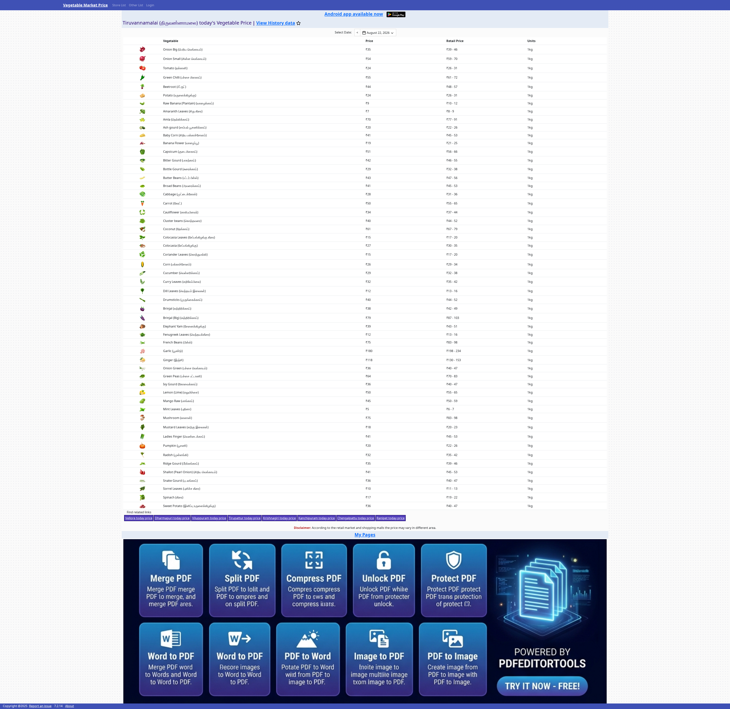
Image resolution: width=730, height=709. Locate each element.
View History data (275, 23)
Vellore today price (138, 518)
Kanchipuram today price (316, 518)
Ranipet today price (391, 518)
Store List (119, 5)
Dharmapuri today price (172, 518)
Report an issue (40, 706)
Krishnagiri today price (279, 518)
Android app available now (354, 14)
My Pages (365, 535)
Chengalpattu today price (355, 518)
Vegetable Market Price (85, 5)
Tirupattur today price (244, 518)
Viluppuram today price (209, 518)
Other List (136, 5)
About (69, 706)
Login (150, 5)
